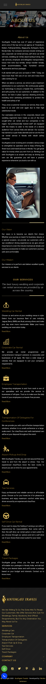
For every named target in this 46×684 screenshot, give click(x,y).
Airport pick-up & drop (12, 643)
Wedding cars (8, 630)
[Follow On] (12, 668)
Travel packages (9, 652)
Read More (6, 331)
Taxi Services (7, 646)
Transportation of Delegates (14, 640)
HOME (17, 26)
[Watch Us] (33, 668)
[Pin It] (26, 668)
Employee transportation (13, 637)
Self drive (6, 649)
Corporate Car (8, 634)
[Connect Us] (40, 668)
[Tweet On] (19, 668)
